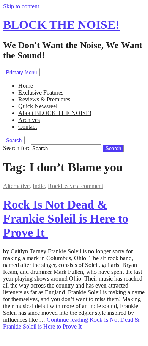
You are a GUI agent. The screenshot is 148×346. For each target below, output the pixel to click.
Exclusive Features (40, 92)
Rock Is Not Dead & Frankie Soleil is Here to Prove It (65, 218)
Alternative (16, 186)
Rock (54, 186)
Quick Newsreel (37, 106)
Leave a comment (82, 186)
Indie (39, 186)
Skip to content (21, 6)
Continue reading (71, 323)
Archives (29, 120)
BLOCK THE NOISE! (61, 25)
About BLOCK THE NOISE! (54, 113)
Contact (27, 126)
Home (25, 85)
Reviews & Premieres (44, 99)
